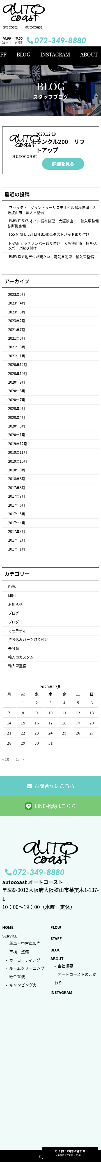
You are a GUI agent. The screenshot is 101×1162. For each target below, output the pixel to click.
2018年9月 (16, 470)
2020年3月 (16, 426)
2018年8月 (16, 478)
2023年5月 (16, 294)
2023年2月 (16, 320)
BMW (12, 586)
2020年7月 (16, 399)
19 (78, 723)
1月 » (20, 759)
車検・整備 (19, 951)
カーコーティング (24, 960)
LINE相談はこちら (55, 806)
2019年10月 (17, 461)
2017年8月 (16, 487)
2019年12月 (17, 443)
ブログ (13, 613)
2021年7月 (16, 329)
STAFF (56, 938)
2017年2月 (16, 540)
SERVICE (9, 936)
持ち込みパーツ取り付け (28, 639)
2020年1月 (16, 434)
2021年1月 (16, 355)
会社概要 (65, 966)
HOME (7, 927)
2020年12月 (17, 364)
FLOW (55, 927)
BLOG (23, 54)
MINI (12, 595)
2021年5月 (16, 338)
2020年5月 (16, 408)
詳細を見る (63, 163)
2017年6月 (16, 505)
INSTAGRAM (55, 54)
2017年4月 (16, 522)
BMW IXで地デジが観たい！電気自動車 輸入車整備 (51, 256)
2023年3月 (16, 312)
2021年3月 (16, 346)
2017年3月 (16, 531)
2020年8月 (16, 390)
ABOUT (89, 54)
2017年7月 (16, 496)
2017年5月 (16, 513)
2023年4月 (16, 303)
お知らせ (15, 604)
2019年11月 (17, 452)
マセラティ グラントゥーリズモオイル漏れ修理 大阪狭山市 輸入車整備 (52, 210)
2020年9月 (16, 382)
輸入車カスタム (21, 657)
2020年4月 (16, 417)
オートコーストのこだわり (75, 978)
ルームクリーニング (27, 968)
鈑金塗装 (17, 976)
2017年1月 (16, 549)
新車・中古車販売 (25, 943)
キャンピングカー (25, 985)
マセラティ (17, 630)
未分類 (13, 648)
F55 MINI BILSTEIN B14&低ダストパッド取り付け (49, 234)
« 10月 (7, 759)
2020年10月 (17, 373)
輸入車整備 (17, 665)
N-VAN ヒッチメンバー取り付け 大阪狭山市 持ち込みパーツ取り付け (52, 245)
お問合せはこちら (54, 786)
